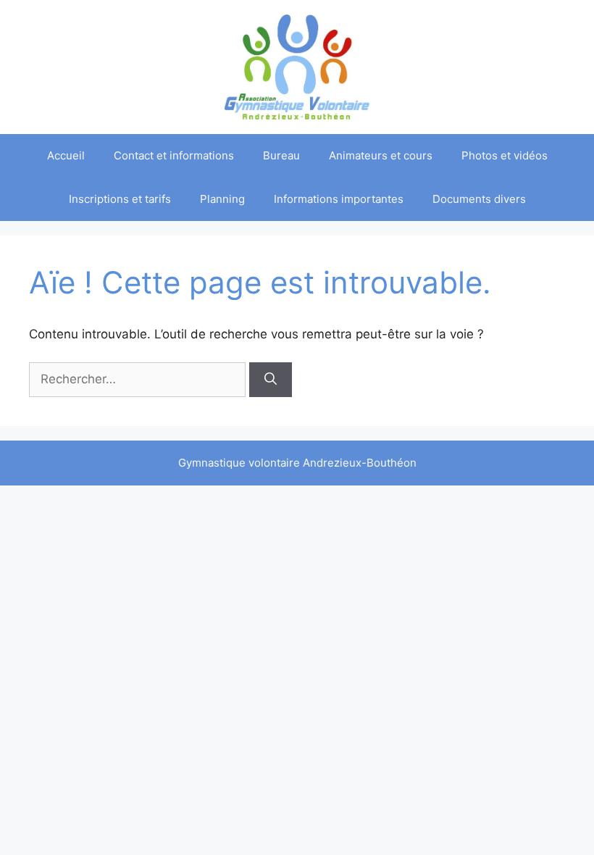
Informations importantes (338, 199)
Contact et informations (174, 155)
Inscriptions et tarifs (120, 199)
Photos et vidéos (504, 155)
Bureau (281, 155)
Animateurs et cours (380, 155)
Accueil (66, 155)
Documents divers (479, 199)
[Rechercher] (270, 379)
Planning (222, 199)
